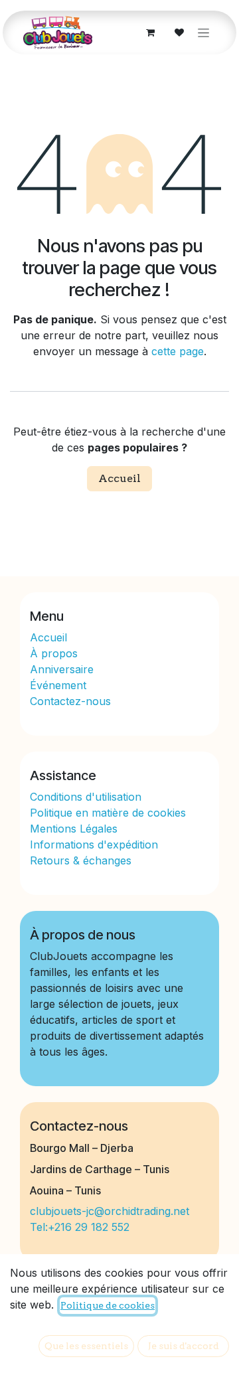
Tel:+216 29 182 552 (79, 1227)
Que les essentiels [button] (86, 1345)
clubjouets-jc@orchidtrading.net (109, 1211)
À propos (55, 653)
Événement (58, 685)
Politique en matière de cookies (108, 812)
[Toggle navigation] (203, 32)
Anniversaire (62, 669)
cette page (177, 351)
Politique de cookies (107, 1305)
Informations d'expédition (94, 844)
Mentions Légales (74, 828)
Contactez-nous (70, 701)
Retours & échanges (80, 860)
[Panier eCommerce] (150, 32)
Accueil (119, 478)
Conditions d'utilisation (85, 796)
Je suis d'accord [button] (183, 1345)
